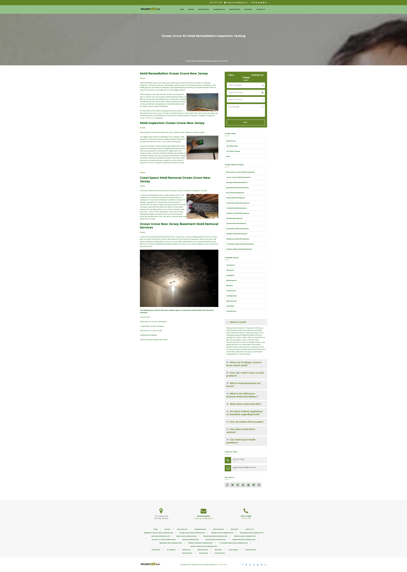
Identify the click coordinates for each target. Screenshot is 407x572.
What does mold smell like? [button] (245, 404)
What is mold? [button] (238, 322)
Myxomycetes (231, 301)
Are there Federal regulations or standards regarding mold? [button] (244, 413)
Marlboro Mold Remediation (236, 234)
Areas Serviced (234, 9)
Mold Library (231, 141)
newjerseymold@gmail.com (237, 2)
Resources (248, 9)
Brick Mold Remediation (235, 193)
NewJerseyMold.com (147, 118)
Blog (228, 156)
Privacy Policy (222, 565)
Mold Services (203, 9)
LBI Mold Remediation (234, 218)
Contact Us (260, 9)
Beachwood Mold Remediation (237, 188)
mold (144, 97)
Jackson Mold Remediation (236, 223)
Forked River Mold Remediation (237, 203)
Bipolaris (229, 285)
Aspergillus (230, 275)
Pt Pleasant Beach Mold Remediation (240, 244)
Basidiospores (231, 280)
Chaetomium (231, 291)
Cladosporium (231, 296)
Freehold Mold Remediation (236, 208)
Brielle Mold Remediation (235, 198)
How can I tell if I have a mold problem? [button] (244, 374)
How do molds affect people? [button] (246, 422)
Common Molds (219, 9)
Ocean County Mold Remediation (238, 177)
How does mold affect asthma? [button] (240, 430)
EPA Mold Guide (232, 146)
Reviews (191, 9)
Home (182, 9)
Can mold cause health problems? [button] (241, 441)
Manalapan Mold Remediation (237, 229)
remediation (151, 163)
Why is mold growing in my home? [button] (243, 384)
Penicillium (230, 306)
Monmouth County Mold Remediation (240, 172)
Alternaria (230, 270)
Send (245, 122)
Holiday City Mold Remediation (237, 213)
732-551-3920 (216, 2)
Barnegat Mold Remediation (236, 182)
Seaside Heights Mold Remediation (239, 249)
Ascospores (230, 265)
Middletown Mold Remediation (237, 239)
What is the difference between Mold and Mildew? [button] (242, 395)
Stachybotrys (231, 311)
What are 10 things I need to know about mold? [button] (244, 364)
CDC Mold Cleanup (233, 151)
